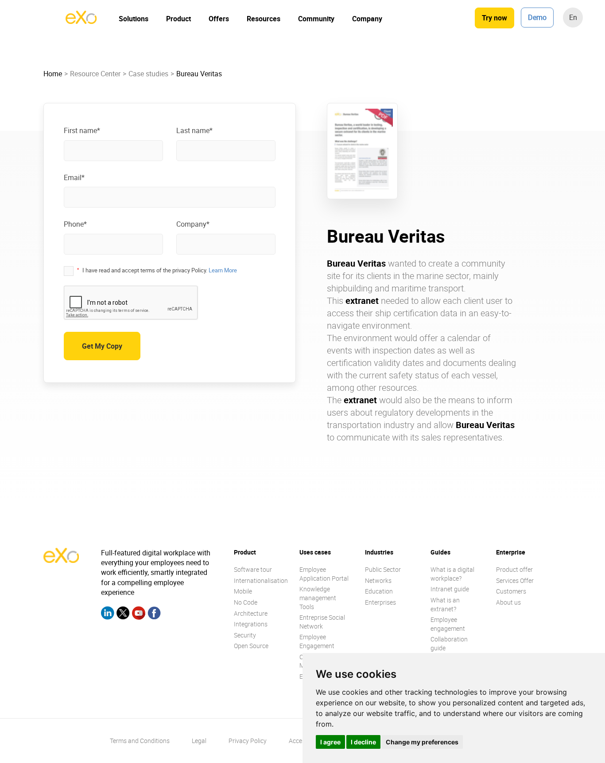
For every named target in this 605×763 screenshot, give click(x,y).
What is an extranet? (445, 604)
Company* (192, 224)
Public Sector (383, 569)
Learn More (223, 270)
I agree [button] (330, 742)
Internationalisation (261, 580)
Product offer (514, 569)
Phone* (75, 224)
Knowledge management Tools (317, 597)
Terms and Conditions (140, 740)
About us (508, 602)
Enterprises (380, 602)
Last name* (194, 130)
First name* (82, 130)
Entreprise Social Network (322, 621)
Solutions (133, 19)
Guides (440, 552)
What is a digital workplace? (452, 573)
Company (367, 19)
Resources (263, 19)
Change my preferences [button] (422, 742)
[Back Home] (81, 21)
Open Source (251, 645)
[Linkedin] (107, 614)
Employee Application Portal (324, 573)
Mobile (243, 591)
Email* (74, 177)
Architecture (251, 613)
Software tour (253, 569)
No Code (245, 602)
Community (316, 19)
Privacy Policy (248, 740)
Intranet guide (449, 589)
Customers (511, 591)
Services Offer (515, 580)
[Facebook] (154, 614)
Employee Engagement (316, 641)
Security (245, 635)
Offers (219, 19)
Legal (199, 740)
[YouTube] (138, 614)
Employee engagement (447, 624)
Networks (378, 580)
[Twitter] (123, 614)
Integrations (251, 624)
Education (379, 591)
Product (178, 19)
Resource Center (95, 74)
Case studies (148, 74)
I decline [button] (363, 742)
